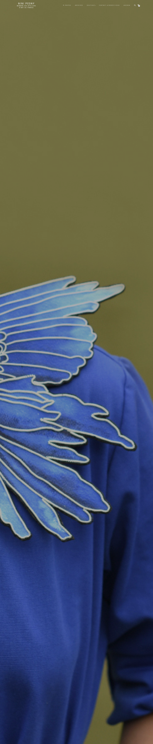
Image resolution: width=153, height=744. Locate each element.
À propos (67, 5)
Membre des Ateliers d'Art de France (26, 6)
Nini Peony (26, 3)
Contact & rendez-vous (109, 5)
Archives (79, 5)
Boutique (91, 5)
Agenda (127, 5)
